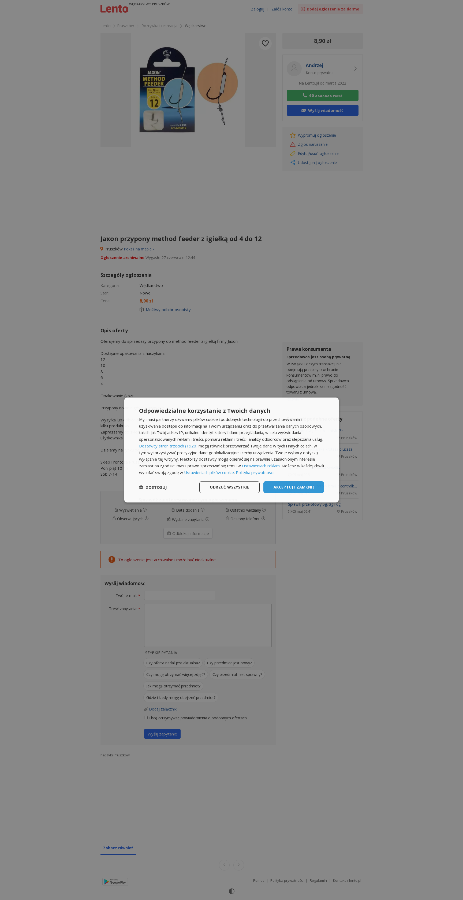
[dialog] (231, 450)
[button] (153, 487)
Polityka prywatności (255, 472)
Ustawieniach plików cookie (209, 472)
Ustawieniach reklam (261, 465)
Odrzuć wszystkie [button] (229, 487)
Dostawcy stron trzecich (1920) (168, 446)
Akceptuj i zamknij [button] (294, 487)
